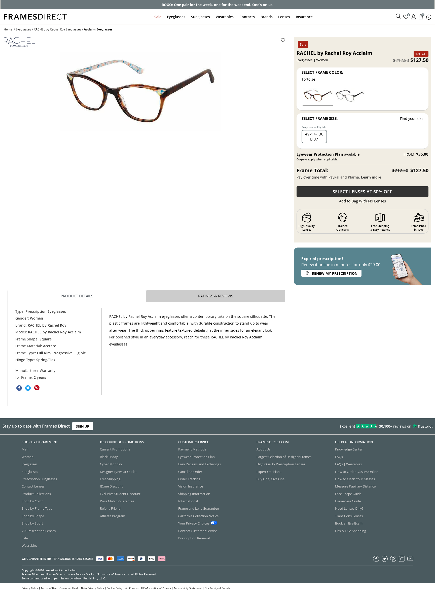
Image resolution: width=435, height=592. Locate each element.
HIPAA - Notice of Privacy (156, 588)
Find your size (411, 118)
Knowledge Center (348, 449)
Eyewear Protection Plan (320, 154)
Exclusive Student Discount (120, 493)
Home (8, 29)
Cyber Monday (111, 464)
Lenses (284, 16)
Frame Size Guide (348, 501)
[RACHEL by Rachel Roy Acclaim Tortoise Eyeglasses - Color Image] (318, 96)
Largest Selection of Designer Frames (284, 456)
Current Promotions (115, 449)
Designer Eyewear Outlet (118, 471)
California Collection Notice (198, 515)
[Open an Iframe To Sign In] (413, 16)
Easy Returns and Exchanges (199, 464)
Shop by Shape (33, 515)
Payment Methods (192, 449)
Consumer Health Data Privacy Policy (81, 588)
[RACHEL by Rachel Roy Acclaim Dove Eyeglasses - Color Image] (350, 96)
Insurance (304, 16)
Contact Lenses (33, 486)
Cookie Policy (115, 588)
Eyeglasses (176, 16)
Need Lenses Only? (349, 508)
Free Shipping (110, 479)
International (188, 501)
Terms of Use (49, 588)
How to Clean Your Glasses (355, 479)
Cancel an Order (190, 471)
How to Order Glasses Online (356, 471)
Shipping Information (194, 493)
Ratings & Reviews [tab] (215, 295)
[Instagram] (402, 558)
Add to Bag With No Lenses (362, 200)
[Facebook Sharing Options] (19, 388)
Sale (157, 16)
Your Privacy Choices (193, 523)
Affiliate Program (112, 515)
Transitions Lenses (349, 515)
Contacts (247, 16)
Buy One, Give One (270, 479)
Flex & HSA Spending (350, 530)
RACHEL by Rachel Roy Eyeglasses (57, 29)
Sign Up (82, 426)
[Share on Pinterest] (37, 388)
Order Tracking (189, 479)
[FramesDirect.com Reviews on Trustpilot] (342, 426)
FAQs (339, 456)
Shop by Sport (32, 523)
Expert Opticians (269, 471)
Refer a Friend (110, 508)
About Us (263, 449)
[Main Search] (398, 16)
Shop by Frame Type (37, 508)
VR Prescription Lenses (39, 530)
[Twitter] (385, 558)
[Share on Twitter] (28, 388)
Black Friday (109, 456)
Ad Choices (131, 588)
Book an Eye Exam (348, 523)
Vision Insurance (190, 486)
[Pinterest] (393, 558)
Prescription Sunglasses (39, 479)
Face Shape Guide (348, 493)
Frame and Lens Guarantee (198, 508)
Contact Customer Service (197, 530)
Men (25, 449)
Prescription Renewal (194, 538)
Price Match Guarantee (117, 501)
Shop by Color (32, 501)
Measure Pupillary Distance (355, 486)
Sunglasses (200, 16)
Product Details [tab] (77, 295)
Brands (267, 16)
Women (27, 456)
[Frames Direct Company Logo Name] (35, 16)
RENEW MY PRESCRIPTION (334, 273)
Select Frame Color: (322, 72)
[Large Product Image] (140, 91)
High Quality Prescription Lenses (281, 464)
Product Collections (36, 493)
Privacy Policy (30, 588)
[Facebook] (376, 558)
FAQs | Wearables (348, 464)
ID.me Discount (111, 486)
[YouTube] (410, 558)
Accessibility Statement (188, 588)
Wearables (225, 16)
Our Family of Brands (218, 588)
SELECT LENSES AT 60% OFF (362, 192)
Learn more (371, 177)
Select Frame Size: (320, 118)
